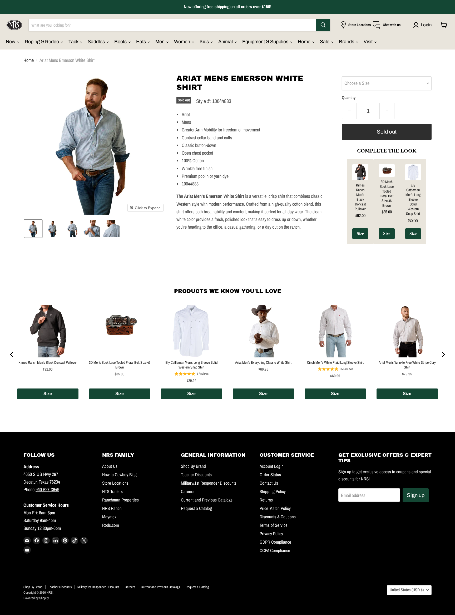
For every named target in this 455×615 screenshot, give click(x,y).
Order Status (270, 475)
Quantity (348, 97)
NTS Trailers (112, 491)
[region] (387, 205)
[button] (423, 25)
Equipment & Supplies (265, 41)
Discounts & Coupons (278, 517)
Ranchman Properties (120, 500)
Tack (73, 41)
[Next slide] (443, 354)
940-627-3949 (47, 489)
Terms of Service (274, 525)
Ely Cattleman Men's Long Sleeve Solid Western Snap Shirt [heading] (413, 199)
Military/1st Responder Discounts (208, 483)
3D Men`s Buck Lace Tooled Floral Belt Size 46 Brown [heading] (387, 193)
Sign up (415, 495)
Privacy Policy (271, 534)
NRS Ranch (112, 508)
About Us (109, 466)
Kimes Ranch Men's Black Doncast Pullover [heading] (360, 197)
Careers (187, 491)
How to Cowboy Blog (119, 475)
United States (407, 590)
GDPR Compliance (275, 542)
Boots (121, 41)
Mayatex (109, 517)
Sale (325, 41)
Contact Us (269, 483)
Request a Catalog (196, 508)
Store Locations (115, 483)
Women (182, 41)
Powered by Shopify (36, 598)
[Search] (323, 25)
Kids (205, 41)
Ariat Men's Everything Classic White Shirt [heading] (263, 362)
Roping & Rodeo (42, 41)
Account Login (272, 466)
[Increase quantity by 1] (387, 111)
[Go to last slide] (12, 354)
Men (160, 41)
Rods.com (110, 525)
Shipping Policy (273, 491)
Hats (141, 41)
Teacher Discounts (196, 475)
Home (304, 41)
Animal (226, 41)
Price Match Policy (275, 508)
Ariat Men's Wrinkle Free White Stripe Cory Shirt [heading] (407, 365)
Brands (347, 41)
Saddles (97, 41)
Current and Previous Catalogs (207, 500)
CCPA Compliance (275, 550)
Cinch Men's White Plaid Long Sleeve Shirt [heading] (335, 362)
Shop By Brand (193, 466)
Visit (369, 41)
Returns (266, 500)
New (11, 41)
